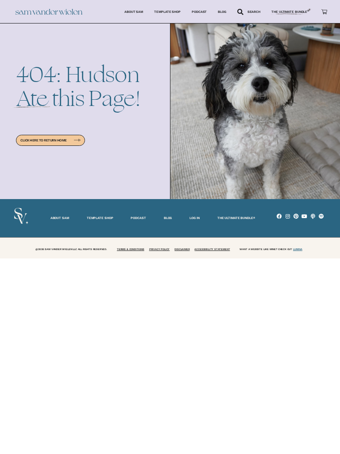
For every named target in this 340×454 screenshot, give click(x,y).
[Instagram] (287, 216)
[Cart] (324, 11)
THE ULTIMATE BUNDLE (236, 218)
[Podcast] (312, 216)
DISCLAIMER (181, 249)
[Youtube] (304, 216)
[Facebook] (279, 216)
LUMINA (297, 249)
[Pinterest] (296, 216)
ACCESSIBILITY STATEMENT (212, 249)
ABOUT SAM (59, 218)
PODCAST (138, 218)
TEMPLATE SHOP (100, 218)
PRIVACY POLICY (159, 249)
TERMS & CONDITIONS (130, 249)
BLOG (168, 218)
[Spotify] (321, 216)
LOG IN (194, 218)
